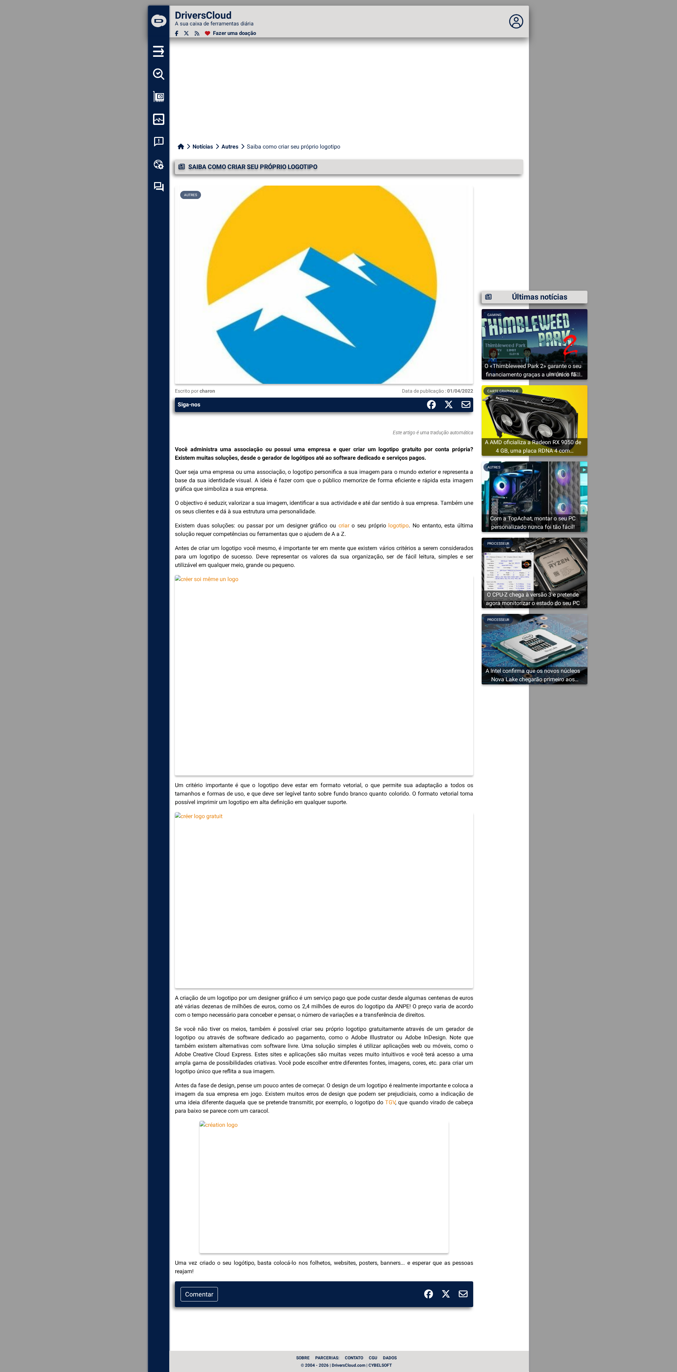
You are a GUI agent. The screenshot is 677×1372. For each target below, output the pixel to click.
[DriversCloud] (158, 21)
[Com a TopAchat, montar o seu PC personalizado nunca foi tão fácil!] (534, 496)
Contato (354, 1357)
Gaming (494, 315)
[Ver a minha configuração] (158, 96)
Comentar (199, 1294)
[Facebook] (176, 33)
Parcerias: (327, 1357)
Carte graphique (503, 391)
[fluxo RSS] (197, 33)
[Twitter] (186, 33)
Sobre (303, 1357)
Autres (229, 146)
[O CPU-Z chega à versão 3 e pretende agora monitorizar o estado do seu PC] (534, 572)
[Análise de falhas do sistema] (158, 141)
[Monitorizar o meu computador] (158, 119)
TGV (390, 1102)
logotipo (398, 525)
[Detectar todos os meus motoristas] (158, 74)
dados (390, 1357)
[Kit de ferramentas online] (158, 164)
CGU (373, 1357)
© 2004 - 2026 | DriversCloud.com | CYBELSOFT (346, 1365)
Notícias (203, 146)
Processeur (498, 543)
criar (343, 525)
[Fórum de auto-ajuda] (158, 187)
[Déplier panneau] (516, 21)
